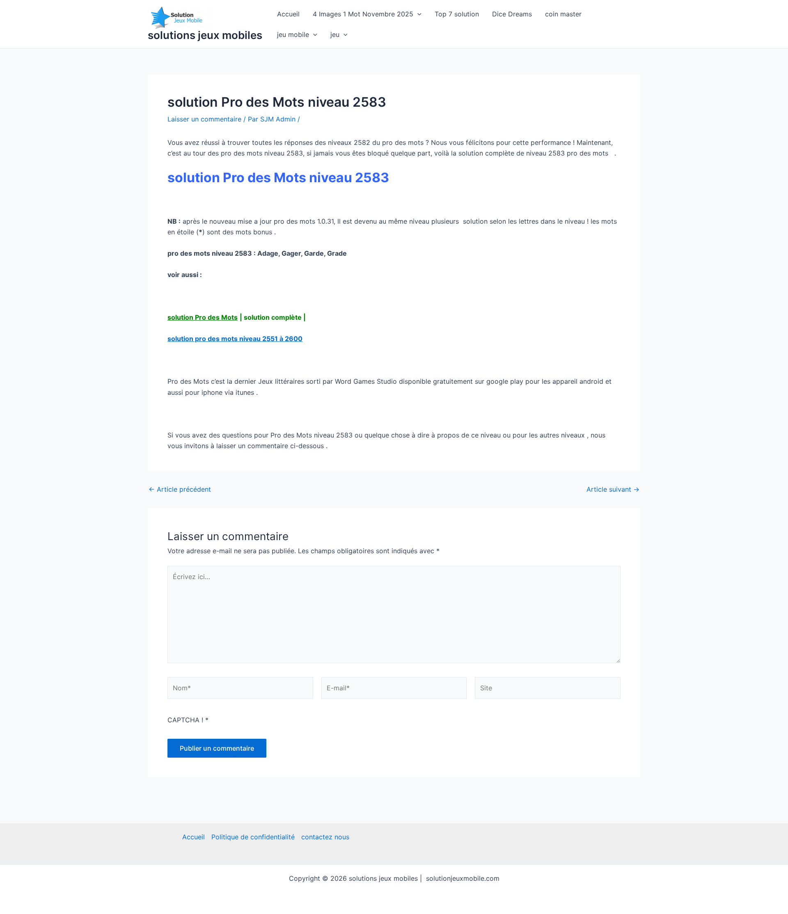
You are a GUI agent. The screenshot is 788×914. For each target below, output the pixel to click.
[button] (417, 14)
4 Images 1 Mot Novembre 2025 (363, 14)
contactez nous (325, 837)
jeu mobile (293, 34)
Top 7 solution (457, 14)
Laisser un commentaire (204, 119)
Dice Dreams (512, 14)
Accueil (288, 14)
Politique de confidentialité (253, 837)
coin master (563, 14)
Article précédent (180, 489)
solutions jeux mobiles (205, 35)
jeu (334, 34)
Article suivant (612, 489)
